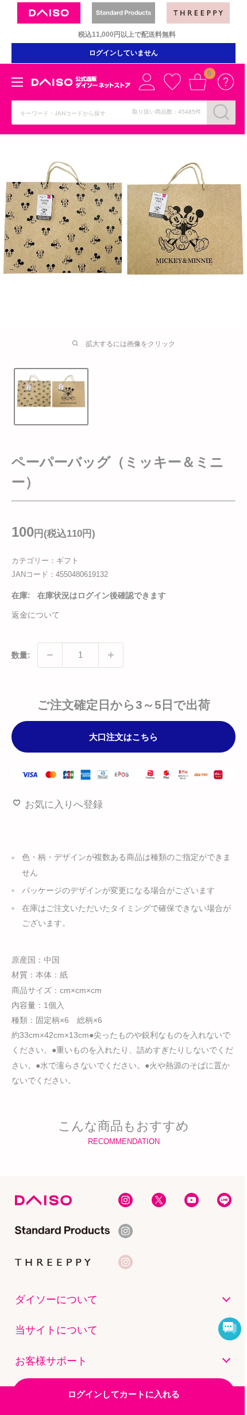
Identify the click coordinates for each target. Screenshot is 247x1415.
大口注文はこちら (123, 737)
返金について (35, 614)
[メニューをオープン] (17, 82)
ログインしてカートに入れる (124, 1394)
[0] (197, 81)
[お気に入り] (172, 81)
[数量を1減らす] (50, 655)
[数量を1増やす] (111, 655)
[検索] (221, 112)
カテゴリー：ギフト (45, 560)
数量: (20, 655)
